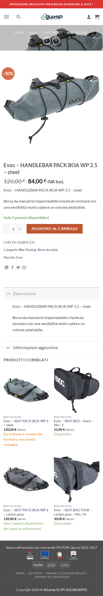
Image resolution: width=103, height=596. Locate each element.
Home (19, 33)
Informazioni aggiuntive (35, 347)
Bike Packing (78, 33)
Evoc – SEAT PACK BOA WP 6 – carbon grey (26, 512)
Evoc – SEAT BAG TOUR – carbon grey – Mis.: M (73, 512)
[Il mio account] (88, 16)
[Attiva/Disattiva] (8, 293)
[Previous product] (56, 40)
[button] (6, 16)
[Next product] (47, 40)
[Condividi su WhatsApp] (6, 268)
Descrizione (24, 293)
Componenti (52, 33)
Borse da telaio (48, 250)
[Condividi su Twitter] (18, 268)
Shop (33, 33)
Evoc (19, 257)
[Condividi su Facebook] (12, 268)
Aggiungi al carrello (54, 228)
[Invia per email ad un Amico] (24, 268)
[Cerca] (18, 16)
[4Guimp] (51, 17)
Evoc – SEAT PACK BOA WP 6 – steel (26, 423)
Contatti (35, 573)
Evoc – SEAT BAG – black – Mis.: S (74, 423)
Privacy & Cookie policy (66, 573)
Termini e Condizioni (52, 577)
